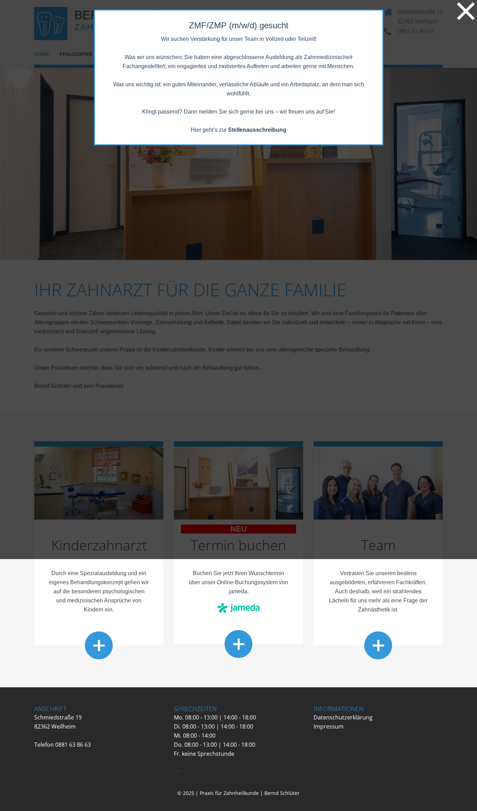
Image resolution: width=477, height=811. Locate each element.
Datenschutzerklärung (343, 717)
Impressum (329, 726)
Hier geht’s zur (238, 130)
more (99, 645)
